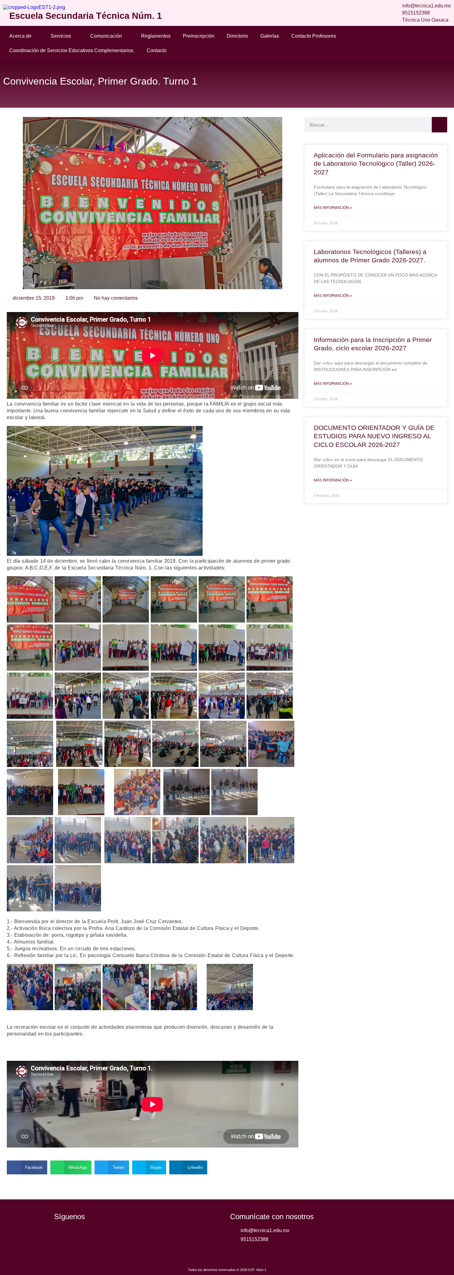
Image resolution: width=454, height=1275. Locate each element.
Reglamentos (155, 36)
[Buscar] (439, 124)
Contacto (156, 50)
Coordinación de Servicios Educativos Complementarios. (71, 50)
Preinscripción (198, 36)
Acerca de (20, 36)
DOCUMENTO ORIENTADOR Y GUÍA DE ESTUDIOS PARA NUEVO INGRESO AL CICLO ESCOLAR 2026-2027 (374, 436)
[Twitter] (78, 1235)
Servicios (61, 36)
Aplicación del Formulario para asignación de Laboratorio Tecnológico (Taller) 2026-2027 (376, 164)
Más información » (333, 208)
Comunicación (106, 36)
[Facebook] (61, 1235)
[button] (27, 1167)
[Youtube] (95, 1235)
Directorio (237, 36)
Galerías (269, 36)
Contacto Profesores (313, 36)
